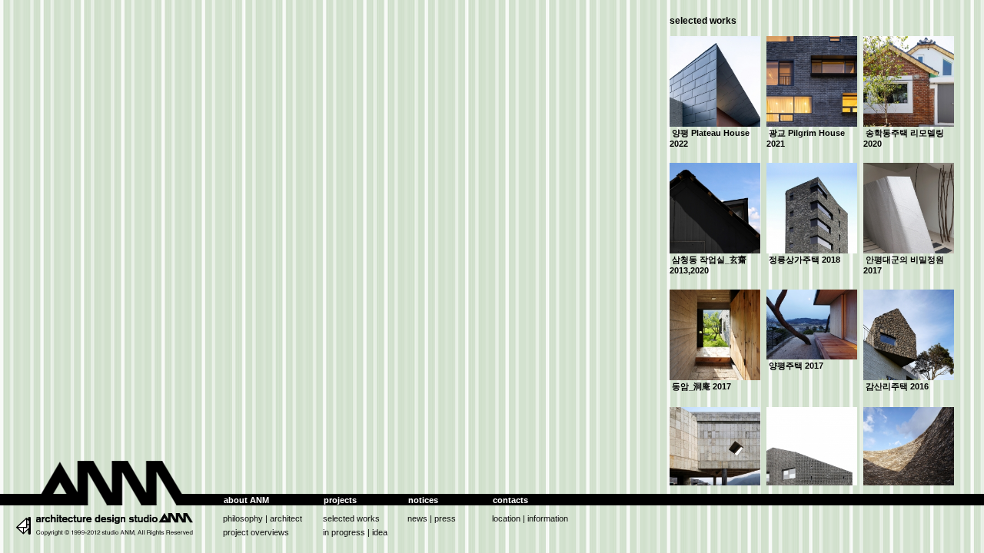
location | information (530, 518)
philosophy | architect (262, 518)
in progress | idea (355, 532)
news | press (431, 518)
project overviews (256, 532)
